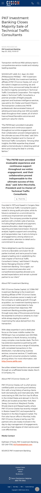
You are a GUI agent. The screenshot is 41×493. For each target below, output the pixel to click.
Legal (9, 487)
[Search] (38, 3)
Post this (22, 199)
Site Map (15, 487)
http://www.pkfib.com (12, 361)
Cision (23, 490)
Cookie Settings (29, 487)
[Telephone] (32, 3)
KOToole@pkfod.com (22, 445)
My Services (20, 474)
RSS (22, 487)
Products (20, 469)
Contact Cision (20, 467)
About (20, 471)
